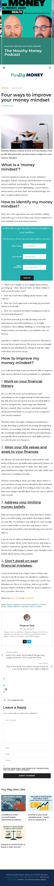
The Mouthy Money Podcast (23, 52)
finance (9, 605)
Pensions (37, 46)
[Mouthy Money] (27, 75)
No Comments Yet (15, 700)
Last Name (16, 257)
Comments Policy (32, 877)
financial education (21, 605)
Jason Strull (15, 598)
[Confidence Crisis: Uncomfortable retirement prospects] (13, 803)
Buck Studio (12, 879)
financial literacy (39, 605)
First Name (16, 246)
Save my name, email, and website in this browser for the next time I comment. (26, 769)
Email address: (17, 266)
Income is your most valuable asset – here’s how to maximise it (38, 817)
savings (39, 607)
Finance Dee (8, 106)
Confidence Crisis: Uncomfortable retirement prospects (11, 817)
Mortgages (27, 46)
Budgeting (8, 46)
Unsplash (29, 598)
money (4, 607)
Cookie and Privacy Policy (15, 877)
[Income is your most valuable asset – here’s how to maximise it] (40, 803)
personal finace (28, 607)
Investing (18, 46)
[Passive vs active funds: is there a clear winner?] (13, 833)
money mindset (13, 607)
